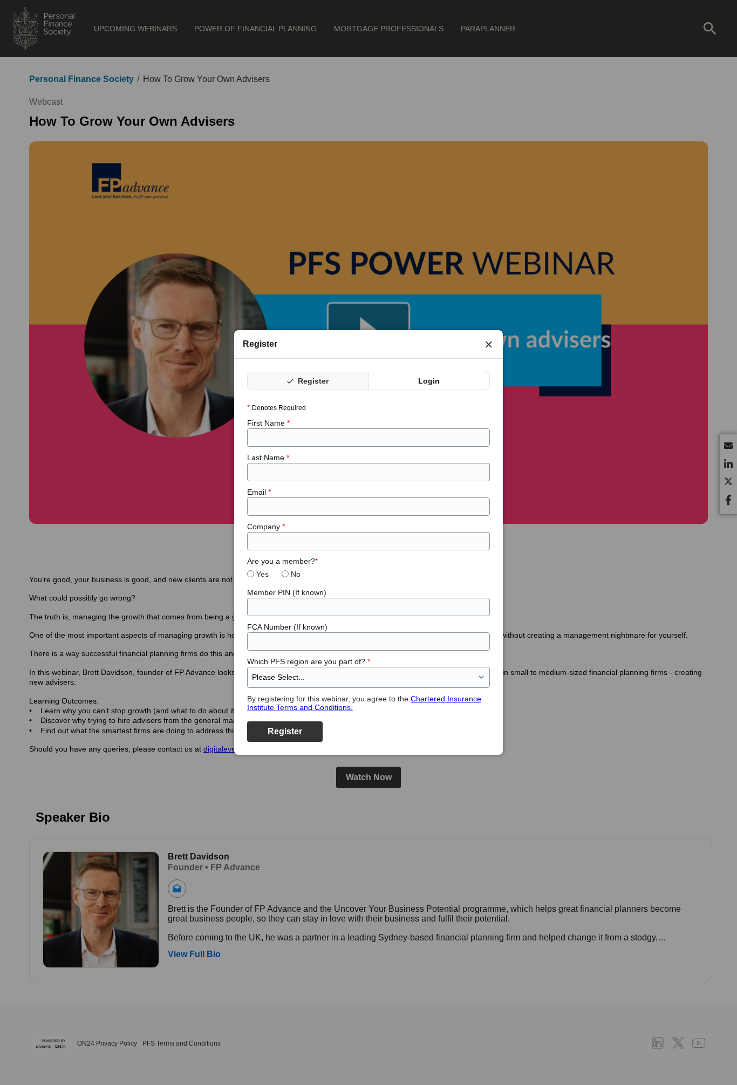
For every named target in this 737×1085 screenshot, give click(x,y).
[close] (488, 344)
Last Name (268, 457)
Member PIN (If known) (286, 592)
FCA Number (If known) (287, 627)
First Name (268, 423)
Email (259, 492)
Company (266, 526)
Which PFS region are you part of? (308, 661)
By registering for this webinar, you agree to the (364, 703)
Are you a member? (282, 561)
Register (312, 381)
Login (429, 381)
